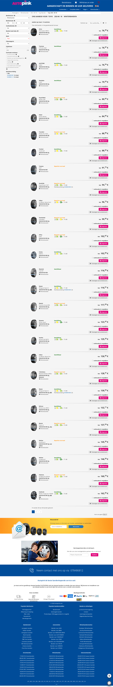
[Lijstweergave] (103, 23)
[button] (109, 675)
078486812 (76, 570)
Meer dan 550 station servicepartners (34, 599)
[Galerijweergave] (106, 23)
